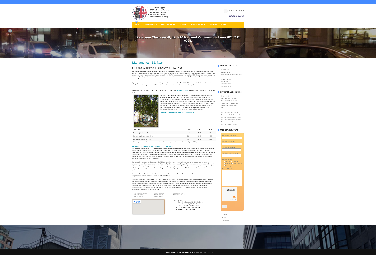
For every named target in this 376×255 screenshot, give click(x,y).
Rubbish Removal (197, 25)
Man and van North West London (231, 115)
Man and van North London (229, 112)
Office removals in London (229, 100)
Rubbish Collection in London (230, 108)
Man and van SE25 (159, 193)
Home (136, 25)
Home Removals (150, 25)
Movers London (225, 96)
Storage (213, 25)
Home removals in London (229, 98)
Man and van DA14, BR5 (140, 193)
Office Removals (168, 25)
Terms (224, 217)
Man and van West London (229, 124)
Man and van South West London (231, 117)
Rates (223, 25)
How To (224, 214)
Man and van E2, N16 (179, 194)
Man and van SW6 (139, 196)
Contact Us (225, 220)
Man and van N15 (178, 193)
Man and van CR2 (139, 194)
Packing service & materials (229, 103)
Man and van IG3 (158, 196)
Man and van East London (229, 122)
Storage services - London (229, 105)
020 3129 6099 (236, 10)
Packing (182, 25)
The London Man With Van (203, 252)
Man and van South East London (231, 119)
